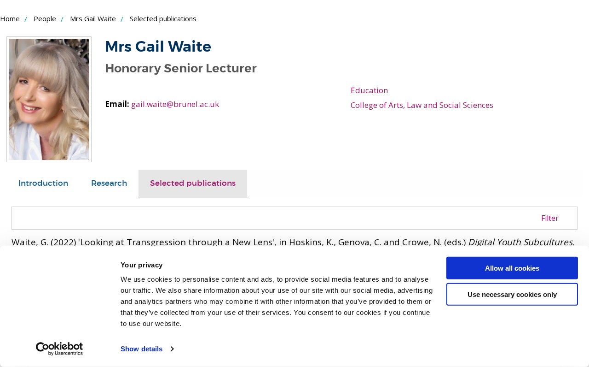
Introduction (43, 183)
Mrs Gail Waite (93, 18)
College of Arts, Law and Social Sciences (422, 105)
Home (10, 18)
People (45, 18)
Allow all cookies (512, 268)
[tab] (43, 183)
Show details (141, 349)
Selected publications (193, 183)
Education (369, 90)
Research (109, 183)
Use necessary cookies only (512, 294)
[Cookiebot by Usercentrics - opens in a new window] (59, 349)
